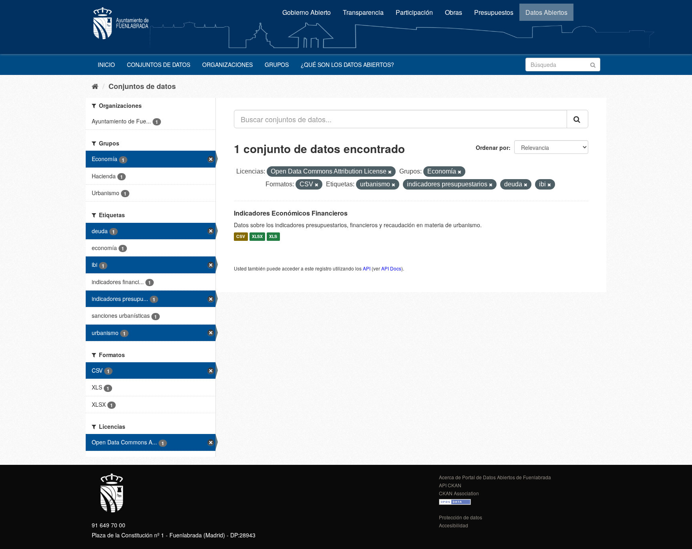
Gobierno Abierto (306, 12)
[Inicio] (95, 86)
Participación (414, 12)
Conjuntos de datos (158, 65)
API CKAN (450, 485)
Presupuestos (493, 12)
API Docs (391, 268)
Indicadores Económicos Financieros (291, 213)
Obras (453, 12)
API (366, 268)
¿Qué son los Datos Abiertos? (347, 65)
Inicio (106, 65)
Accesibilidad (453, 525)
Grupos (277, 65)
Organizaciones (227, 65)
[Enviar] (592, 64)
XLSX (257, 237)
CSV (240, 237)
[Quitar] (390, 172)
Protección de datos (460, 517)
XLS (273, 237)
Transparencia (363, 12)
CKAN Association (459, 493)
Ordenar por (492, 147)
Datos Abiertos (546, 12)
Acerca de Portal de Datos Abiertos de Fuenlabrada (495, 477)
